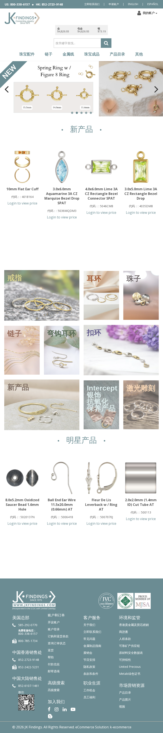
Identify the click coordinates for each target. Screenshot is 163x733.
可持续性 (125, 660)
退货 (51, 650)
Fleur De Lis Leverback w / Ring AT (101, 505)
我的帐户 (149, 13)
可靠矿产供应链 (129, 646)
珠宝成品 (92, 54)
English (133, 4)
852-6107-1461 (28, 686)
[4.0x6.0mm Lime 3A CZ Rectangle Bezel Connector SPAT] (101, 167)
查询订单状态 (57, 643)
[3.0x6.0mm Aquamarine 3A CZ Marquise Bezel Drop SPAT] (61, 167)
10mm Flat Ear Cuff (22, 189)
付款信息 (54, 664)
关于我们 (89, 625)
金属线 (68, 54)
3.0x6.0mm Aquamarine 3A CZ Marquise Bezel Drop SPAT (61, 196)
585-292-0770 (27, 625)
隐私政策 (89, 667)
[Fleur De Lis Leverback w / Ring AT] (101, 478)
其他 (139, 54)
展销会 (87, 653)
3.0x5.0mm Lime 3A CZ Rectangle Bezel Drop (140, 194)
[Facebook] (49, 709)
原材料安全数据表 (131, 653)
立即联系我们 (92, 4)
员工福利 (89, 697)
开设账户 (54, 622)
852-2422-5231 (28, 667)
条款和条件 (90, 674)
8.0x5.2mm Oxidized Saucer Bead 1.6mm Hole (22, 505)
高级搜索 (54, 690)
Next (156, 89)
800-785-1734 (27, 641)
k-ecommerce (120, 727)
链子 (48, 54)
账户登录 (54, 629)
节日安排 (89, 660)
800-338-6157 (27, 634)
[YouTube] (73, 709)
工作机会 (89, 690)
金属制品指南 (92, 646)
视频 (122, 706)
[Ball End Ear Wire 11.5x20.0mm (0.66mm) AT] (61, 478)
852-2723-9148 (28, 660)
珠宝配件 (27, 54)
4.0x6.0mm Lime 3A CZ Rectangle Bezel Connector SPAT (101, 194)
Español (152, 4)
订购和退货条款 (58, 636)
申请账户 (114, 4)
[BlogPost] (50, 716)
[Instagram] (57, 709)
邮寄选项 (54, 671)
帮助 (51, 657)
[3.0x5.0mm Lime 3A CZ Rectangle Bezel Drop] (140, 167)
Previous (6, 89)
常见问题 (89, 639)
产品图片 (125, 699)
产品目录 (117, 54)
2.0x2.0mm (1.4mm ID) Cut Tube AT (141, 502)
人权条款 (125, 639)
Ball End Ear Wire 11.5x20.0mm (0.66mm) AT (62, 505)
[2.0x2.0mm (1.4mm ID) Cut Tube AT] (140, 478)
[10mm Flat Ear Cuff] (22, 167)
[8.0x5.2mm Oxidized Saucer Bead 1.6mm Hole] (22, 478)
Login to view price (22, 203)
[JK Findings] (22, 18)
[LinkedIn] (65, 709)
